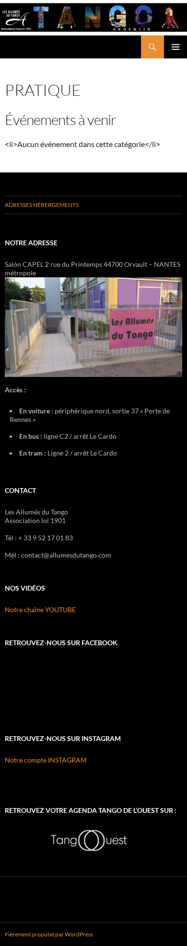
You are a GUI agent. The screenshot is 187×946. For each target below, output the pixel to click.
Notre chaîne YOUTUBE (40, 609)
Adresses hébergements (42, 204)
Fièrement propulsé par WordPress (49, 934)
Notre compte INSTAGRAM (46, 760)
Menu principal (175, 46)
